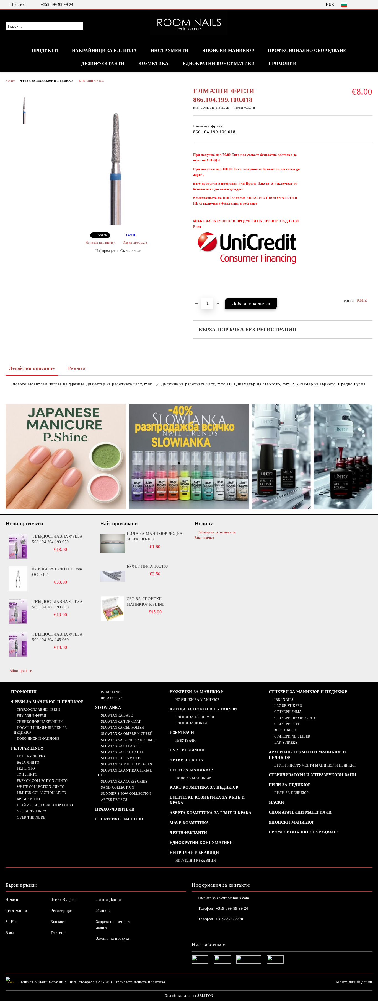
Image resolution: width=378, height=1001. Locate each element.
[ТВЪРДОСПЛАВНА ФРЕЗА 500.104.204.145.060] (18, 644)
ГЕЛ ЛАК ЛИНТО (31, 756)
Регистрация (62, 911)
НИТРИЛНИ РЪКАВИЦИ (194, 853)
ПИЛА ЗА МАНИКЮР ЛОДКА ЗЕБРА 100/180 (155, 536)
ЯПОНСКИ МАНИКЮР (228, 50)
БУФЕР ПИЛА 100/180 (147, 566)
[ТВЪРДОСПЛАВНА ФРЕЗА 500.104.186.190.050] (18, 611)
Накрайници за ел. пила (104, 50)
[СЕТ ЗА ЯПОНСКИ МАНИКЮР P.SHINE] (112, 608)
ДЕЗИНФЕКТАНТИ (102, 63)
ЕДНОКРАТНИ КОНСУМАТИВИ (201, 843)
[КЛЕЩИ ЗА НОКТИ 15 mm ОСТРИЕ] (18, 578)
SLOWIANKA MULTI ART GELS (126, 764)
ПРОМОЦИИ (282, 63)
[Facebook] (361, 5)
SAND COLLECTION (117, 788)
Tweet (130, 235)
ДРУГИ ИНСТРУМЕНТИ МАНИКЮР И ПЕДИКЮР (307, 755)
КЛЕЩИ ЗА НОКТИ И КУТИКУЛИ (203, 709)
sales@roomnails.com (230, 898)
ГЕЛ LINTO (26, 768)
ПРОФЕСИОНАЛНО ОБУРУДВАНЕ (303, 832)
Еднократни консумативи (219, 63)
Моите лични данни (354, 982)
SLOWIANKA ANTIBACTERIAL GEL (125, 773)
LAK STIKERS (285, 742)
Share (102, 235)
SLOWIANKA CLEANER (120, 746)
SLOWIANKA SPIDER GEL (122, 752)
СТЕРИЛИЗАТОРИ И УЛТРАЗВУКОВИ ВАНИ (312, 775)
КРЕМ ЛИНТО (28, 799)
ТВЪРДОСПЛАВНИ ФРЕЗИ (38, 710)
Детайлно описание (32, 368)
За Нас (11, 922)
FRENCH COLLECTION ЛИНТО (42, 781)
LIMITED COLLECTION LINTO (41, 793)
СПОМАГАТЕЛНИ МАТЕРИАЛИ (300, 812)
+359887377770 (229, 919)
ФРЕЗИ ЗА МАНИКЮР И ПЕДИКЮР (46, 80)
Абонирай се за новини (217, 532)
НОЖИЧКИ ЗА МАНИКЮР (196, 692)
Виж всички (204, 538)
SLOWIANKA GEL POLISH (122, 728)
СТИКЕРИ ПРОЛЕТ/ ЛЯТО (295, 718)
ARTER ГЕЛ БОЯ (114, 800)
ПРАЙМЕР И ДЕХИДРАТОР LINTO (45, 805)
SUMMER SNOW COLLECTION (126, 794)
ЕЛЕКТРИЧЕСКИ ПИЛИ (119, 819)
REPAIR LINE (112, 698)
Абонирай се (20, 671)
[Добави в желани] (368, 223)
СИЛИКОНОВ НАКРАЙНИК (40, 722)
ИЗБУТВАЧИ (182, 733)
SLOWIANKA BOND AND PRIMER (129, 740)
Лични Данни (108, 900)
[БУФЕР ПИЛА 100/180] (112, 576)
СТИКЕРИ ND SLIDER (292, 736)
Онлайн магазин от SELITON (189, 996)
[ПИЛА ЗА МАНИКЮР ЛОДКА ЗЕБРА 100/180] (112, 543)
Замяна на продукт (113, 938)
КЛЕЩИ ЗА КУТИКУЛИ (194, 717)
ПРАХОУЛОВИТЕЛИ (115, 809)
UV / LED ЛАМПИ (187, 750)
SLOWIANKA (108, 707)
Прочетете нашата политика (140, 982)
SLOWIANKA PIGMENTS (121, 758)
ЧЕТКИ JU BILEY (187, 760)
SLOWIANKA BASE (117, 715)
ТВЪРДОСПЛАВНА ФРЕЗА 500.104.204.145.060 (57, 637)
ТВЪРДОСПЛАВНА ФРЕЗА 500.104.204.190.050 (57, 539)
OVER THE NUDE (31, 817)
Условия (103, 911)
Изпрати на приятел (101, 242)
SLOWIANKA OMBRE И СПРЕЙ (126, 734)
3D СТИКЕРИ (285, 730)
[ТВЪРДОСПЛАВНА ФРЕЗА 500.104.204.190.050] (18, 546)
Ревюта (77, 368)
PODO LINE (110, 692)
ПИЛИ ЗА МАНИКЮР (191, 770)
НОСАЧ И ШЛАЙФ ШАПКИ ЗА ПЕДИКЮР (40, 730)
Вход (10, 933)
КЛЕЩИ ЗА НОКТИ (191, 723)
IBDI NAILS (284, 700)
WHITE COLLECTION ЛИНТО (41, 787)
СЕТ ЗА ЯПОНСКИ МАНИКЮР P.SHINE (146, 602)
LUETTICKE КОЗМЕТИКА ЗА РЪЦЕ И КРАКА (207, 800)
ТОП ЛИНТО (27, 775)
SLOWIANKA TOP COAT (121, 721)
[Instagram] (369, 5)
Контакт (58, 922)
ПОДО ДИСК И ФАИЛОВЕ (38, 739)
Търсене (58, 933)
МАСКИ (276, 802)
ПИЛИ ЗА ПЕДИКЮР (290, 785)
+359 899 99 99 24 (57, 4)
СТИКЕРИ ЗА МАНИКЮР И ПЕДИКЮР (308, 692)
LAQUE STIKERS (288, 706)
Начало (10, 80)
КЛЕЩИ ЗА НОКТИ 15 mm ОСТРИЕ (57, 572)
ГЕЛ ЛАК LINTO (27, 748)
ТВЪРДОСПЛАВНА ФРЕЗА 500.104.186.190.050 (57, 604)
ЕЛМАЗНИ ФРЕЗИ (91, 80)
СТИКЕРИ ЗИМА (288, 712)
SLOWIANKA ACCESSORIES (124, 781)
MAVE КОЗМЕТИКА (189, 823)
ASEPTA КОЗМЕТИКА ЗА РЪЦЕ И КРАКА (211, 813)
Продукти (45, 50)
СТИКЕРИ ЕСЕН (287, 724)
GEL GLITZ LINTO (31, 811)
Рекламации (16, 911)
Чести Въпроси (64, 900)
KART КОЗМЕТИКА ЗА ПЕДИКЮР (204, 787)
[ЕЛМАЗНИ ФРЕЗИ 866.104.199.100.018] (116, 223)
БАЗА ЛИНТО (28, 762)
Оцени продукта (135, 242)
